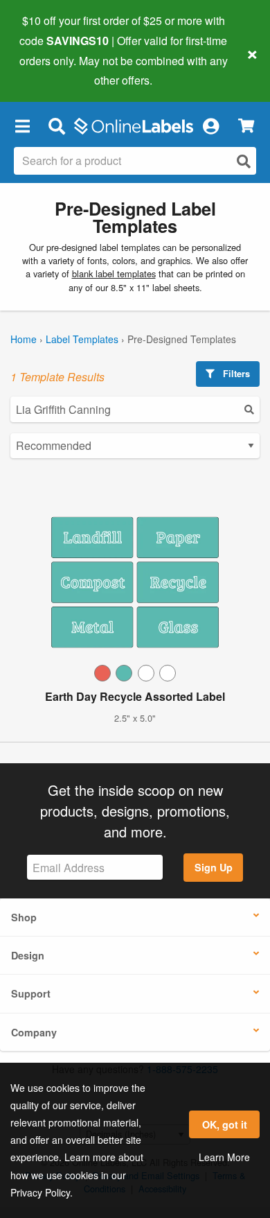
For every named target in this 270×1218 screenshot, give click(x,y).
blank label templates (114, 273)
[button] (22, 125)
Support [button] (31, 993)
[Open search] (243, 161)
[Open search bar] (56, 125)
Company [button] (34, 1032)
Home (23, 339)
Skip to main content (50, 70)
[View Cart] (246, 125)
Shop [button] (24, 917)
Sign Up (214, 867)
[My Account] (210, 125)
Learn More (224, 1157)
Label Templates (82, 339)
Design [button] (27, 955)
